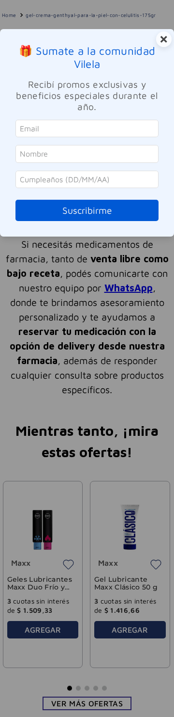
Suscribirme (87, 210)
